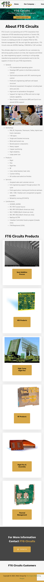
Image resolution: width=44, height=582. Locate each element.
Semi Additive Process (22, 273)
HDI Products (22, 320)
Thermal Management (22, 514)
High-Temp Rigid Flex (22, 369)
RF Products (22, 416)
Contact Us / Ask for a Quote (22, 17)
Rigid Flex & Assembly (22, 466)
